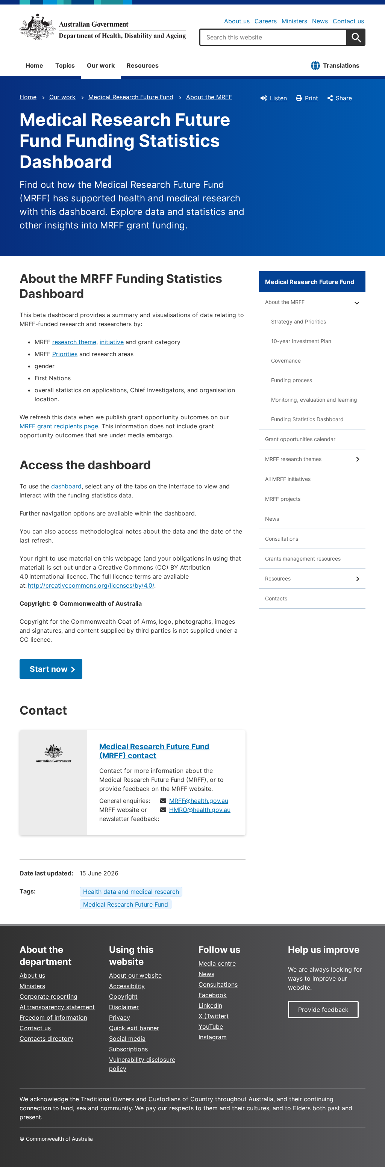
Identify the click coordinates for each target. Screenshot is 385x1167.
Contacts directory (46, 1038)
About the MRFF (209, 97)
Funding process (291, 380)
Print (311, 98)
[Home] (103, 27)
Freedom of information (53, 1017)
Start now (49, 669)
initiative (112, 342)
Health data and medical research (131, 891)
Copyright (123, 996)
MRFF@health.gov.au (198, 800)
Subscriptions (128, 1049)
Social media (127, 1038)
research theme (74, 342)
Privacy (119, 1017)
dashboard (66, 486)
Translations (341, 65)
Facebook (213, 995)
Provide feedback (323, 1009)
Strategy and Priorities (298, 321)
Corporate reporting (48, 996)
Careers (266, 21)
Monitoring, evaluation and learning (314, 399)
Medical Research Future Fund (130, 97)
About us (237, 21)
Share (344, 98)
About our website (135, 975)
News (320, 21)
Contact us (348, 21)
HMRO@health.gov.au (199, 809)
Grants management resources (303, 558)
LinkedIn (210, 1005)
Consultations (281, 538)
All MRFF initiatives (288, 479)
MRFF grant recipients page (59, 426)
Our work (101, 65)
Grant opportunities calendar (300, 439)
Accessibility (127, 986)
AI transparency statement (57, 1007)
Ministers (294, 21)
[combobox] (273, 37)
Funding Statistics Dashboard (307, 419)
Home (34, 65)
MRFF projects (282, 499)
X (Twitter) (214, 1016)
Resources (143, 65)
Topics (65, 65)
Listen (278, 98)
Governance (286, 360)
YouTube (211, 1026)
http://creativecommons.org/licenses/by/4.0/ (91, 585)
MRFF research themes (293, 459)
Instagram (213, 1037)
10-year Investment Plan (301, 341)
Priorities (64, 354)
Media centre (217, 963)
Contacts (276, 598)
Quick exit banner (134, 1028)
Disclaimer (124, 1007)
